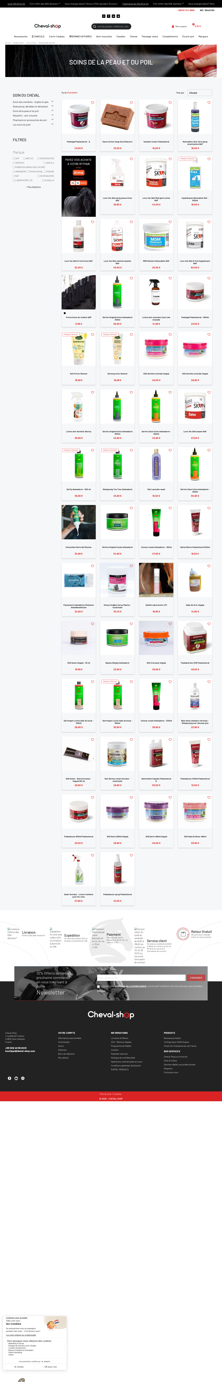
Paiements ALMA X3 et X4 (109, 3)
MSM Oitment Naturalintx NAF (156, 261)
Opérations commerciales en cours (126, 1061)
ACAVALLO (49, 180)
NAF (17, 176)
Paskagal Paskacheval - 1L (78, 141)
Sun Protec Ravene (78, 373)
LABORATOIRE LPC (24, 180)
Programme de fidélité (121, 1046)
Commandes (64, 1042)
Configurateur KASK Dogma (176, 1042)
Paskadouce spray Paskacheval (117, 894)
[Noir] (65, 313)
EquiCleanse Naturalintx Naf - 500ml (195, 199)
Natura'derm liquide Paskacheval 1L (156, 779)
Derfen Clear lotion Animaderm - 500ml (156, 432)
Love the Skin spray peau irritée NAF (117, 199)
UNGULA (50, 162)
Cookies (114, 1050)
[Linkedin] (113, 16)
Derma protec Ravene (117, 373)
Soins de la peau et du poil (26, 110)
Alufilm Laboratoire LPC (156, 605)
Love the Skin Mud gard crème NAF (156, 199)
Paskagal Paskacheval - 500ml (195, 317)
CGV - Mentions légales (121, 1042)
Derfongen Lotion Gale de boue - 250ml (79, 721)
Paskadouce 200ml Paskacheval (195, 778)
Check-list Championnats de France (180, 1046)
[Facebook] (108, 16)
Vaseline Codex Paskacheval (156, 141)
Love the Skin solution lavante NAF (117, 262)
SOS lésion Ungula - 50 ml (78, 663)
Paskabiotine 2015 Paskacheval (195, 663)
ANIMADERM (20, 171)
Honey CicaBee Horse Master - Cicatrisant (117, 606)
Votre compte (66, 1032)
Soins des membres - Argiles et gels (30, 101)
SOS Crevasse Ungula (156, 663)
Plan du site (105, 1093)
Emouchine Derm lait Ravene (79, 547)
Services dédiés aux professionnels (179, 1064)
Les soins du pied (21, 124)
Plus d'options (34, 187)
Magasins (168, 1068)
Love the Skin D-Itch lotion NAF (78, 261)
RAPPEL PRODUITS (120, 1069)
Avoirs (61, 1046)
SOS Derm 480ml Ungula (156, 836)
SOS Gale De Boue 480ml (195, 836)
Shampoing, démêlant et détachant (30, 106)
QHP (17, 158)
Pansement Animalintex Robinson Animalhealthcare (78, 606)
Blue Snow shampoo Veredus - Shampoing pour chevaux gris (195, 721)
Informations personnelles (69, 1038)
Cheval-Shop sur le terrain (175, 1056)
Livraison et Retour (119, 1038)
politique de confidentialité (130, 986)
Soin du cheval (26, 95)
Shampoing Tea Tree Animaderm (117, 489)
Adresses (62, 1050)
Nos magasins (207, 10)
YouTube (17, 1080)
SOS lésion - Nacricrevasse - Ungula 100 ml (79, 779)
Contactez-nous (186, 10)
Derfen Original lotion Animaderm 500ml (117, 432)
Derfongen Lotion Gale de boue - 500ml (117, 721)
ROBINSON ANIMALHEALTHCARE (30, 167)
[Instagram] (103, 16)
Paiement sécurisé (119, 1053)
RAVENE (50, 171)
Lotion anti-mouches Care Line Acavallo (156, 318)
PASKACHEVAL (36, 171)
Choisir (193, 92)
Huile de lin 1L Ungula (195, 605)
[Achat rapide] (79, 128)
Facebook (11, 1080)
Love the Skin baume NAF (195, 431)
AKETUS (29, 158)
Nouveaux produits (172, 1038)
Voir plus (101, 990)
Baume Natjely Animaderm (117, 663)
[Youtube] (118, 16)
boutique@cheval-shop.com (20, 1051)
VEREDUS (19, 162)
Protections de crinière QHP (78, 317)
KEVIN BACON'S (47, 176)
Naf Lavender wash (156, 489)
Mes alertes (63, 1057)
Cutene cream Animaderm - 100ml (156, 547)
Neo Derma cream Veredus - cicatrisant (117, 779)
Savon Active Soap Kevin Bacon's (117, 141)
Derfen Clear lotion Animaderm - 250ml (195, 490)
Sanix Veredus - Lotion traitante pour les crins (78, 895)
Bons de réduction (66, 1053)
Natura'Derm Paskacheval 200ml (195, 547)
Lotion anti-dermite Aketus (78, 431)
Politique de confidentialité (123, 1057)
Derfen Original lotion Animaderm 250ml (117, 318)
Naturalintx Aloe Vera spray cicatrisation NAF (195, 142)
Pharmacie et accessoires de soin (30, 120)
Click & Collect (170, 1060)
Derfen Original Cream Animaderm (117, 547)
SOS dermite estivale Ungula (156, 373)
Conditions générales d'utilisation (126, 1065)
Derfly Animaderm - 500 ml (79, 489)
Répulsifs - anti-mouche (25, 115)
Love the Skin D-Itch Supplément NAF (195, 262)
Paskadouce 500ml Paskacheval (78, 836)
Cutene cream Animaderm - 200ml (156, 720)
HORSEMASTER (47, 158)
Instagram (24, 1080)
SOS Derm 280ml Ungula (117, 836)
